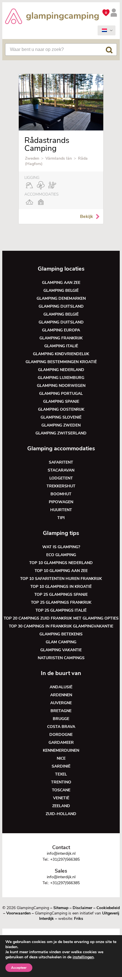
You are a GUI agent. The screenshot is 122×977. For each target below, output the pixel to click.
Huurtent (61, 510)
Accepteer (19, 967)
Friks (78, 918)
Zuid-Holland (61, 814)
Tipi (61, 517)
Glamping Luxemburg (61, 377)
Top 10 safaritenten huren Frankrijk (61, 578)
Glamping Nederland (61, 369)
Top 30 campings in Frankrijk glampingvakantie (61, 626)
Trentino (61, 782)
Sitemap (60, 907)
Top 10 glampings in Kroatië (61, 586)
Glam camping (61, 642)
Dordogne (61, 734)
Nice (61, 758)
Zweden (32, 158)
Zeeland (61, 806)
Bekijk (86, 216)
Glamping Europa (61, 330)
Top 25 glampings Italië (61, 610)
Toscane (61, 790)
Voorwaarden (18, 913)
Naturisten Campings (61, 658)
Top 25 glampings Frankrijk (61, 602)
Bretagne (61, 711)
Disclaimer (82, 907)
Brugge (61, 718)
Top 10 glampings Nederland (61, 562)
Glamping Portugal (61, 393)
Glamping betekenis (61, 634)
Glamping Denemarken (61, 298)
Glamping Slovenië (61, 417)
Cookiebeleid (108, 907)
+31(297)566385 (65, 859)
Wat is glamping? (61, 547)
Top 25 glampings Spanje (61, 594)
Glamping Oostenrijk (61, 409)
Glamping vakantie (61, 650)
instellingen (83, 957)
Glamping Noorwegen (61, 385)
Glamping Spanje (61, 401)
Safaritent (61, 462)
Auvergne (61, 703)
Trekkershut (61, 486)
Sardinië (61, 766)
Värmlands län (58, 158)
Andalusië (61, 687)
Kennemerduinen (61, 750)
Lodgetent (61, 478)
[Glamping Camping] (52, 16)
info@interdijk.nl (61, 853)
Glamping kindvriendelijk (61, 354)
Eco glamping (61, 555)
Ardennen (61, 695)
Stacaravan (61, 470)
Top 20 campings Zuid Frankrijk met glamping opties (61, 618)
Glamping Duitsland (61, 306)
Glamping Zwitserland (61, 433)
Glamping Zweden (61, 425)
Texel (61, 774)
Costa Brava (61, 726)
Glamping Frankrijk (61, 338)
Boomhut (61, 494)
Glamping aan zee (61, 282)
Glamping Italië (61, 346)
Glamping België (61, 290)
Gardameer (61, 742)
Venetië (61, 798)
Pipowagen (61, 502)
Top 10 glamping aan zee (61, 570)
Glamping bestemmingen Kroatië (61, 362)
